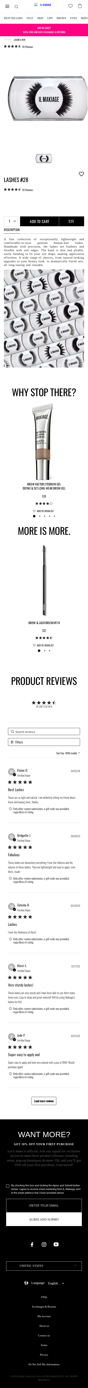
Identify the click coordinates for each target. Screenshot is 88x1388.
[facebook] (32, 1244)
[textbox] (44, 1266)
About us (44, 1326)
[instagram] (44, 1244)
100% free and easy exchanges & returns (44, 30)
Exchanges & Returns (44, 1306)
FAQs (44, 1297)
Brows (61, 18)
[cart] (80, 5)
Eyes (73, 18)
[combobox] (10, 221)
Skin (40, 18)
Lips (50, 18)
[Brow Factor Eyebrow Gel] (44, 441)
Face (30, 18)
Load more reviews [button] (44, 1101)
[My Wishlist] (71, 6)
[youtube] (56, 1244)
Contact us (44, 1335)
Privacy (44, 1354)
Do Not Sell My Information (44, 1364)
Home (8, 39)
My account (44, 1316)
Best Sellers (13, 18)
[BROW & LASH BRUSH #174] (44, 580)
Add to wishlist (81, 174)
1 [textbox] (9, 221)
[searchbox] (44, 731)
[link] (18, 46)
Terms (44, 1345)
